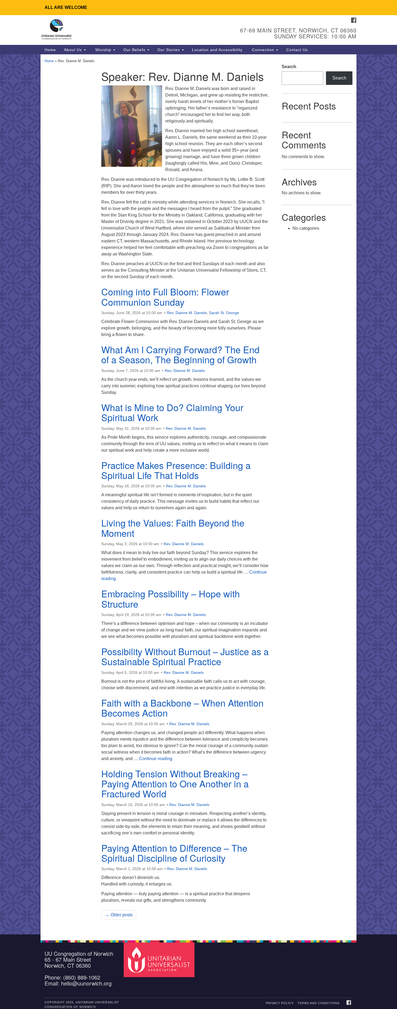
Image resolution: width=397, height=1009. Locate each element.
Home (50, 50)
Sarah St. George (224, 313)
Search (289, 66)
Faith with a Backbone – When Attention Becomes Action (182, 707)
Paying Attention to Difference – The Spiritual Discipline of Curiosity (174, 852)
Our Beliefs (135, 50)
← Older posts (119, 915)
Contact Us (297, 50)
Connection (263, 50)
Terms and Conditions (318, 1003)
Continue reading (155, 758)
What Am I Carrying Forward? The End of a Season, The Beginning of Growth (180, 354)
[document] (198, 494)
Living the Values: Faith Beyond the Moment (172, 527)
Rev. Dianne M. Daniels (187, 313)
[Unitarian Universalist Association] (160, 960)
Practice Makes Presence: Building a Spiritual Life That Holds (176, 470)
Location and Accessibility (217, 50)
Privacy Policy (280, 1003)
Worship (103, 50)
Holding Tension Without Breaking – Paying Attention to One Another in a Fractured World (175, 783)
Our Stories (169, 50)
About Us (73, 50)
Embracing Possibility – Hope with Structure (170, 598)
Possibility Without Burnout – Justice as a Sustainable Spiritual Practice (185, 656)
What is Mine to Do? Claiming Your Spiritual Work (172, 412)
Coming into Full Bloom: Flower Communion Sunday (165, 296)
